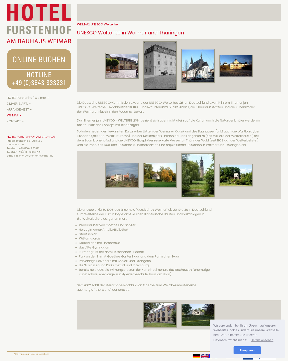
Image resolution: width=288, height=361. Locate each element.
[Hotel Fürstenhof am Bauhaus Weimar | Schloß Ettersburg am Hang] (122, 175)
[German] (196, 356)
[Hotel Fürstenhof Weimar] (39, 23)
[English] (205, 356)
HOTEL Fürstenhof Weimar (27, 97)
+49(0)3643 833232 (29, 152)
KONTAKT (14, 121)
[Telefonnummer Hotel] (39, 79)
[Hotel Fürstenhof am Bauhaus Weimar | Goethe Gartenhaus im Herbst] (160, 175)
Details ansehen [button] (262, 340)
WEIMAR (13, 115)
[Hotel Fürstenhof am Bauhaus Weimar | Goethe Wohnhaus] (122, 65)
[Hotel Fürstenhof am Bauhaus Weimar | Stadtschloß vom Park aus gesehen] (198, 175)
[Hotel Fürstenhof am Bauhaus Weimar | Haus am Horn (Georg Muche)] (198, 314)
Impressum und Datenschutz (33, 354)
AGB (16, 354)
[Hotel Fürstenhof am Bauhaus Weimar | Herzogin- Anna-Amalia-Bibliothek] (160, 65)
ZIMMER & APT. (18, 103)
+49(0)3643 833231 (28, 148)
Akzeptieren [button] (247, 350)
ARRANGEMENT (18, 109)
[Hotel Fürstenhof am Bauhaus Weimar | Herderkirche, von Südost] (198, 65)
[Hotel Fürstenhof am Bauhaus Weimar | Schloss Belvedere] (236, 65)
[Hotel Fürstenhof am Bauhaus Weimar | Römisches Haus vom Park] (236, 175)
